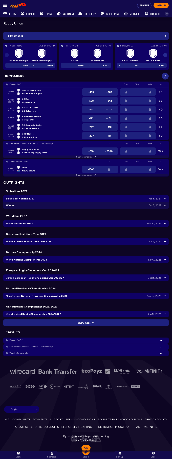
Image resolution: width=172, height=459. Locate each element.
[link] (18, 5)
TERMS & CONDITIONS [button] (80, 419)
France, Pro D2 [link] (16, 84)
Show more (84, 322)
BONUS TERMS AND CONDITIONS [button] (120, 419)
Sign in (144, 5)
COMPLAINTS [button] (21, 419)
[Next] (165, 55)
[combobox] (21, 409)
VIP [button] (7, 419)
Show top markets (84, 157)
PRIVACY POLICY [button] (155, 419)
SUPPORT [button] (56, 419)
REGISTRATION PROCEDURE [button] (113, 426)
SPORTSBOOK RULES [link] (45, 426)
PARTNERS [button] (150, 426)
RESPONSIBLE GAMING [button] (76, 426)
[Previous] (7, 55)
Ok (86, 447)
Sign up (161, 5)
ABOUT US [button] (21, 426)
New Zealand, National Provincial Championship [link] (31, 143)
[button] (86, 85)
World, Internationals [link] (18, 161)
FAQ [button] (137, 426)
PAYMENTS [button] (40, 419)
